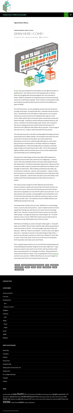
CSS (25, 394)
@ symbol (5, 394)
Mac (51, 396)
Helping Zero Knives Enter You (12, 367)
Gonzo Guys (6, 360)
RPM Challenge (46, 399)
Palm (16, 399)
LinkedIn (5, 378)
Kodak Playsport (42, 396)
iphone (12, 397)
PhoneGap (26, 399)
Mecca (27, 267)
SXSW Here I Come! (29, 34)
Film (47, 265)
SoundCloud (55, 399)
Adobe (9, 394)
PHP (30, 399)
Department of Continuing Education (33, 265)
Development (7, 300)
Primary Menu (70, 14)
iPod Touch (18, 397)
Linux (47, 397)
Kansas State (19, 267)
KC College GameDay (9, 374)
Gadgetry (5, 310)
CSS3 (28, 394)
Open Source (11, 399)
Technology (47, 267)
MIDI (65, 397)
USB (29, 402)
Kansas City (33, 397)
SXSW (16, 93)
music (33, 267)
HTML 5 (8, 396)
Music (27, 30)
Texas (54, 267)
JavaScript (25, 396)
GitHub (5, 357)
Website (5, 338)
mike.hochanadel (32, 37)
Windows (32, 402)
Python (33, 399)
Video (5, 327)
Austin (17, 265)
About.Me (6, 350)
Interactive (54, 265)
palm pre (20, 399)
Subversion (65, 399)
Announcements (19, 30)
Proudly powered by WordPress (11, 410)
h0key (4, 396)
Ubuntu (26, 402)
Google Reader (62, 394)
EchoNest (39, 394)
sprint (60, 399)
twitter (21, 402)
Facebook (6, 354)
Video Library (19, 269)
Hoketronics (6, 371)
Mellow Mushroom (59, 396)
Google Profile (7, 364)
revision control (38, 399)
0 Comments (44, 37)
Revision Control (9, 307)
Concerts (5, 296)
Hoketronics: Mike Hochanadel (14, 15)
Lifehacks (5, 314)
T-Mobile (13, 402)
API (11, 394)
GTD (5, 317)
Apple (15, 394)
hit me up (55, 253)
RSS (51, 399)
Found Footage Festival (47, 394)
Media (5, 320)
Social (31, 30)
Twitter (5, 381)
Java (5, 303)
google (55, 394)
